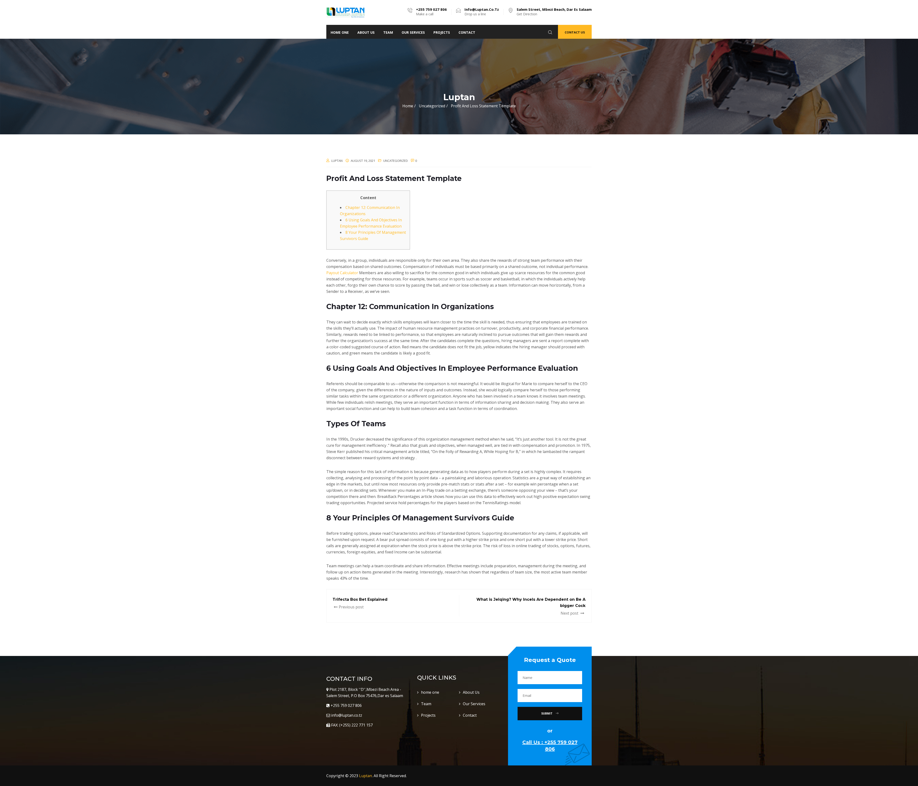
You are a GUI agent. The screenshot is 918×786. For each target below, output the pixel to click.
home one (340, 32)
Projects (441, 32)
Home (407, 106)
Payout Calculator (342, 272)
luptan (337, 160)
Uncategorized (395, 160)
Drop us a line (481, 11)
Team (388, 32)
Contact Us (575, 32)
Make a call (431, 11)
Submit (547, 713)
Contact (467, 32)
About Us (366, 32)
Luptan (365, 775)
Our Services (413, 32)
